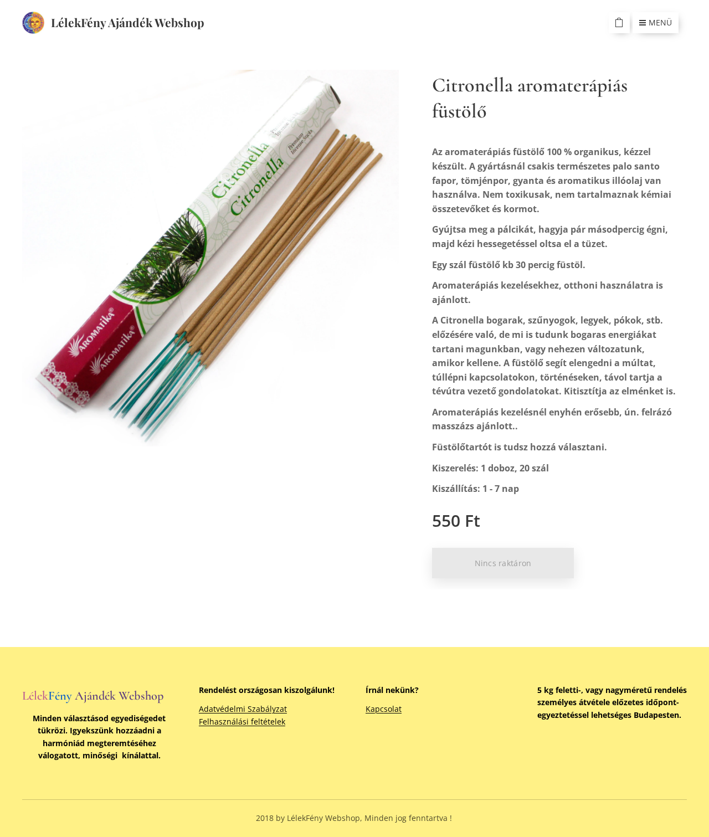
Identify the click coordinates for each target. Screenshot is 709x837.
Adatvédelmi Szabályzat (243, 709)
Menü (660, 22)
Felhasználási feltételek (242, 721)
